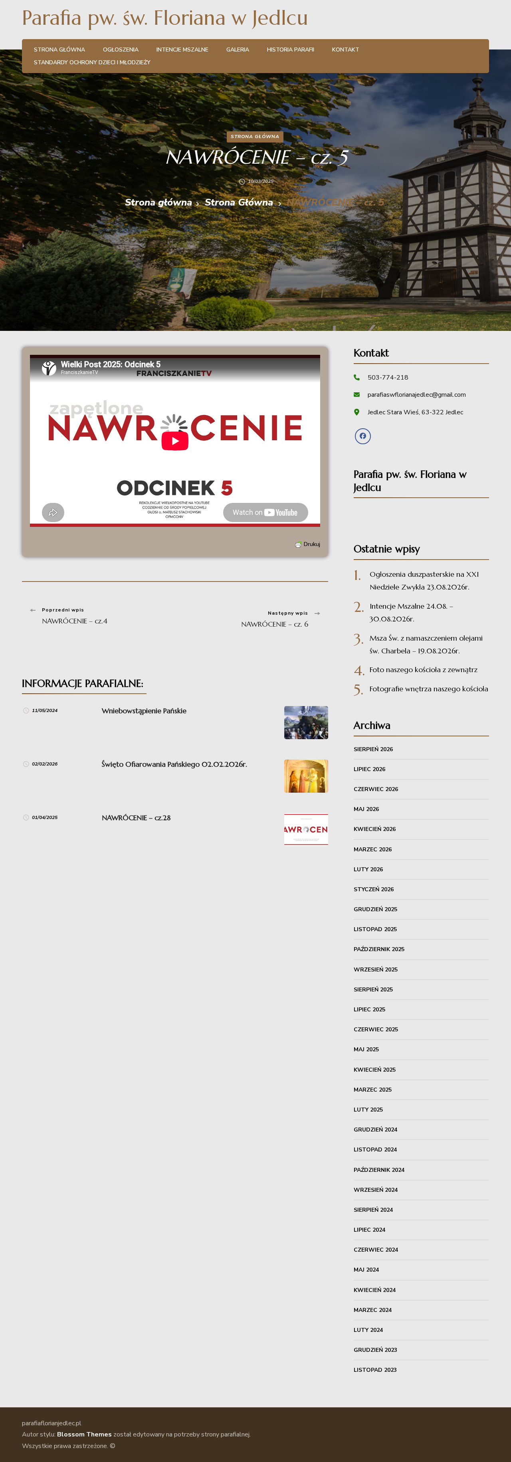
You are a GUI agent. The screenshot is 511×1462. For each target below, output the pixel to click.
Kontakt (345, 49)
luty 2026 (368, 869)
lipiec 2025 (369, 1009)
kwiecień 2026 (375, 829)
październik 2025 (379, 949)
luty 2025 (368, 1110)
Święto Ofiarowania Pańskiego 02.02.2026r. (174, 764)
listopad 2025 (375, 929)
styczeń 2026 (374, 889)
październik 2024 (379, 1170)
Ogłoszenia (121, 49)
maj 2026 (366, 809)
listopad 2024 (375, 1149)
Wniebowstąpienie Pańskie (144, 710)
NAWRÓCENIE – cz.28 (136, 817)
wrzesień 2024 (376, 1190)
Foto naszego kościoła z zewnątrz (423, 669)
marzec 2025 (373, 1090)
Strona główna (59, 49)
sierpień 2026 (373, 749)
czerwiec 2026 (376, 789)
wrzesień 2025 (376, 969)
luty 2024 (368, 1330)
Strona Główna (255, 136)
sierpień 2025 (373, 989)
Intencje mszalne (182, 49)
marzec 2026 (373, 849)
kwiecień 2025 (375, 1070)
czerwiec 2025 (376, 1029)
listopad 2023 (375, 1370)
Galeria (237, 49)
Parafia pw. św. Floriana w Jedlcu (165, 17)
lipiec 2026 (369, 769)
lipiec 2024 (369, 1230)
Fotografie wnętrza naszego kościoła (429, 688)
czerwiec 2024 (376, 1250)
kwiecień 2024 (375, 1290)
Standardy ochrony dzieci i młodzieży (92, 62)
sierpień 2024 (373, 1210)
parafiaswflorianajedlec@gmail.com (417, 394)
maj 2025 (366, 1049)
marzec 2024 (373, 1310)
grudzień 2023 (375, 1350)
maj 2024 (366, 1270)
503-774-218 (388, 377)
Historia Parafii (290, 49)
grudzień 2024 (375, 1130)
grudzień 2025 (375, 909)
